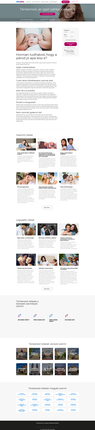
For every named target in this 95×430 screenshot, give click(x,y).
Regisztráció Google (71, 47)
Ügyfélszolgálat (53, 1)
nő (72, 36)
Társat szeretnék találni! (47, 13)
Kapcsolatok (29, 22)
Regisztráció (65, 1)
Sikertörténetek (36, 1)
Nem (65, 34)
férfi (66, 36)
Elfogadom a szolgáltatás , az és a (70, 51)
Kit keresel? (66, 30)
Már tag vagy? (70, 53)
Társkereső (28, 1)
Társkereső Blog (44, 1)
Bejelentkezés (74, 1)
